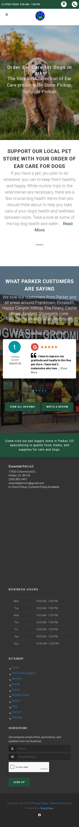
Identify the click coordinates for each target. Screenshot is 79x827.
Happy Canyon (15, 308)
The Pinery (53, 308)
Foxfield (30, 313)
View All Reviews (22, 406)
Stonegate (48, 313)
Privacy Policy (40, 803)
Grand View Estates (34, 319)
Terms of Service (60, 803)
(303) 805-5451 (18, 479)
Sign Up (19, 782)
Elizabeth (65, 302)
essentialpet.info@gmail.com (26, 483)
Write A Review (57, 406)
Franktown (45, 302)
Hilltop (37, 308)
